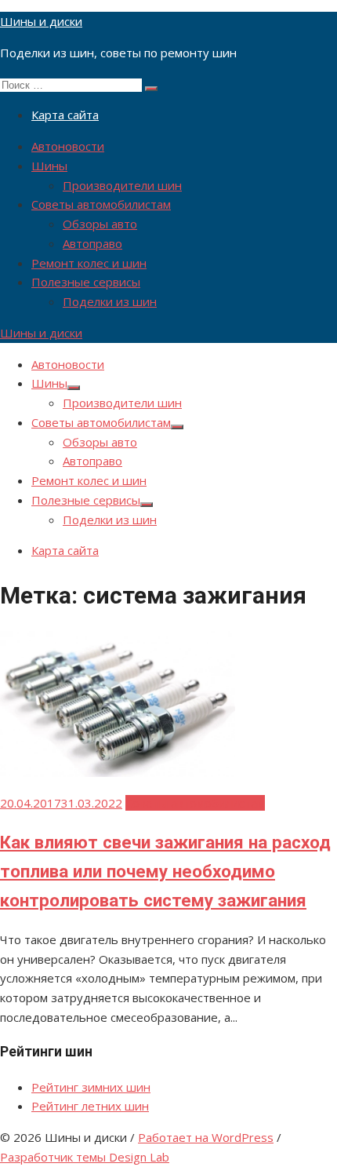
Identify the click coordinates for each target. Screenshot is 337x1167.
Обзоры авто (100, 224)
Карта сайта (65, 114)
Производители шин (122, 185)
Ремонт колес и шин (89, 263)
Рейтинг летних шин (90, 1106)
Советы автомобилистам (101, 204)
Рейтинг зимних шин (90, 1087)
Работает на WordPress (206, 1137)
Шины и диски (41, 21)
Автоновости (67, 146)
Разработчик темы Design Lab (84, 1157)
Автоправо (92, 243)
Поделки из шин (110, 301)
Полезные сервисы (85, 282)
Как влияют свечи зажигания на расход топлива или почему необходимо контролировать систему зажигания (165, 871)
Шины (49, 165)
